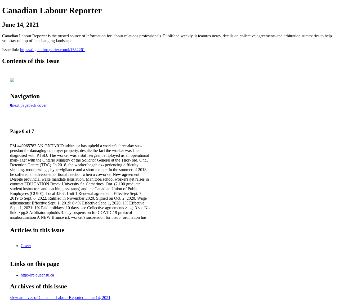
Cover (26, 245)
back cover (37, 105)
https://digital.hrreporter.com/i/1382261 (52, 49)
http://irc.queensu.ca (37, 275)
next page (20, 105)
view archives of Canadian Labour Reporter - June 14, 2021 (60, 297)
